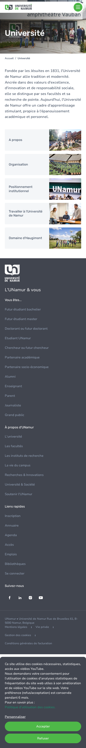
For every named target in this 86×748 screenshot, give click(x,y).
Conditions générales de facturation (28, 643)
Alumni (10, 376)
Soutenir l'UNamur (18, 494)
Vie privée (42, 627)
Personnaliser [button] (15, 717)
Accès (9, 545)
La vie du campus (17, 465)
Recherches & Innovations (24, 475)
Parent (10, 396)
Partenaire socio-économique (27, 367)
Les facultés (14, 446)
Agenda (11, 535)
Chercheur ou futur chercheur (27, 348)
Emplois (11, 554)
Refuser (43, 738)
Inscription (13, 516)
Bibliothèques (15, 564)
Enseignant (13, 386)
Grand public (14, 415)
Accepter (43, 726)
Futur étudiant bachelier (23, 309)
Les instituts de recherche (24, 456)
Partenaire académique (22, 357)
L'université (13, 436)
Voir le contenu (43, 140)
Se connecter (14, 573)
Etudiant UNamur (18, 338)
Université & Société (20, 484)
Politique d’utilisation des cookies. (30, 707)
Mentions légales (16, 627)
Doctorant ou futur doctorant (26, 328)
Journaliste (13, 405)
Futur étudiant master (21, 319)
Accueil (9, 58)
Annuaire (12, 525)
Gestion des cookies (18, 635)
